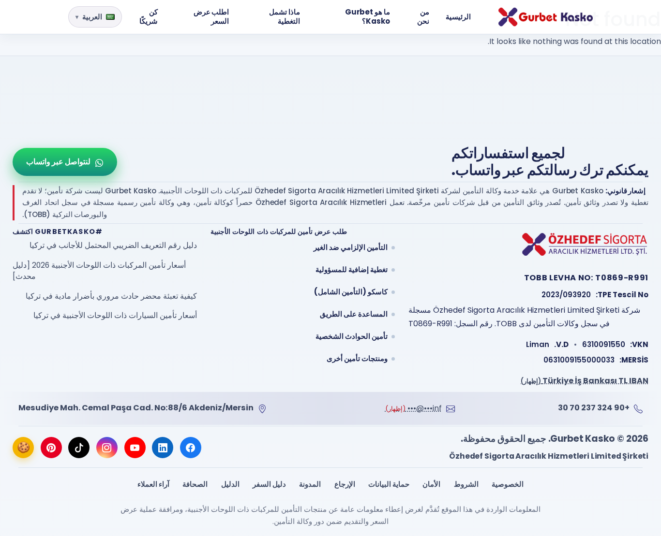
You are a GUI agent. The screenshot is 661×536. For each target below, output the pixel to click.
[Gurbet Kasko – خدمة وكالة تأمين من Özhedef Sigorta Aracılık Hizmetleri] (545, 17)
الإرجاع (344, 484)
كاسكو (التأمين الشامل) (351, 292)
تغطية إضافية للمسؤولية (351, 269)
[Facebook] (190, 447)
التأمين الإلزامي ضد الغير (351, 247)
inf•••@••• (413, 408)
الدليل (230, 484)
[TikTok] (79, 447)
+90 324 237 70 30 (594, 407)
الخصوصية (508, 484)
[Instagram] (107, 447)
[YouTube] (135, 447)
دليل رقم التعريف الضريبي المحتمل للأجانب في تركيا (113, 245)
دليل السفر (269, 484)
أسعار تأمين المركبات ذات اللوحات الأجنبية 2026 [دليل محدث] (99, 271)
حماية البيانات (388, 484)
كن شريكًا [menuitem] (148, 16)
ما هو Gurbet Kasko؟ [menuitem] (367, 16)
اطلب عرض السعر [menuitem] (211, 16)
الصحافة (195, 484)
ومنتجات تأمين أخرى (357, 358)
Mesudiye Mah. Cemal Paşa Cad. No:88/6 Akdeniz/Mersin (136, 407)
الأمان (431, 484)
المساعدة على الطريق (354, 314)
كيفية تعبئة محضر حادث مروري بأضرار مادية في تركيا (111, 296)
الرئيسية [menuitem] (458, 17)
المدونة (310, 484)
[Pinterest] (51, 447)
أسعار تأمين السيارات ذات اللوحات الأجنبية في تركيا (115, 315)
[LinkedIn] (162, 447)
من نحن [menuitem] (423, 16)
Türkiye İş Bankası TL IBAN (584, 380)
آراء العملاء (153, 484)
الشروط (466, 484)
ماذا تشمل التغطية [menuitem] (284, 16)
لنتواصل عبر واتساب (58, 161)
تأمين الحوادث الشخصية (351, 336)
